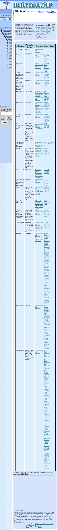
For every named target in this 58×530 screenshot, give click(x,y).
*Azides (37, 63)
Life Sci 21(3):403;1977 (47, 339)
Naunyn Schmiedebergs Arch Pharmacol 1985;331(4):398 (47, 105)
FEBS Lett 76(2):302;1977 (47, 382)
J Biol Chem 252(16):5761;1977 (46, 402)
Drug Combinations (38, 150)
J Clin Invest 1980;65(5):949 (46, 426)
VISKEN (53, 27)
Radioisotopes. (39, 128)
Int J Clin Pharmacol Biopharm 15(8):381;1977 (47, 261)
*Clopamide (38, 201)
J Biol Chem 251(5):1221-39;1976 (46, 395)
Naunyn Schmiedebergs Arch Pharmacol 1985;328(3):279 (47, 118)
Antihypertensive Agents (39, 207)
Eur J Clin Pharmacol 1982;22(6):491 (47, 189)
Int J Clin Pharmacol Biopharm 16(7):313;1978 (47, 276)
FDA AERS (47, 512)
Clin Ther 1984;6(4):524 (47, 143)
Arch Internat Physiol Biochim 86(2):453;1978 (47, 309)
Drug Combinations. (39, 145)
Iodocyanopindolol (41, 37)
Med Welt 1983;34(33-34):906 (46, 171)
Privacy (40, 527)
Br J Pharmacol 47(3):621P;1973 (47, 242)
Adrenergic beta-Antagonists (41, 27)
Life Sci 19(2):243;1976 (47, 335)
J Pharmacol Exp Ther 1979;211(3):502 (47, 447)
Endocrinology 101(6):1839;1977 (46, 376)
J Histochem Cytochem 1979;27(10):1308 (47, 440)
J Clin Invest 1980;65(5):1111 (46, 420)
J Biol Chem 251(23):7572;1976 (46, 388)
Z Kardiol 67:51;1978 (46, 302)
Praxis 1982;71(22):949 (46, 202)
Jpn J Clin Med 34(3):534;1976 (47, 330)
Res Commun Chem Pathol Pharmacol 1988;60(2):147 (47, 96)
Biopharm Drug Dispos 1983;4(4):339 (47, 151)
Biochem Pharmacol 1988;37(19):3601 (47, 83)
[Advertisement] (34, 493)
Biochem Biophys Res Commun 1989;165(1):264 (46, 67)
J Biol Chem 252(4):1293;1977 (46, 408)
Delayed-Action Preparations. (39, 176)
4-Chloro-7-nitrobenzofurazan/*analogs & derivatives (39, 94)
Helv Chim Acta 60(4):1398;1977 (47, 316)
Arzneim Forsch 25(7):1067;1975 (46, 236)
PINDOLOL (53, 30)
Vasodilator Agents (41, 34)
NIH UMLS (35, 512)
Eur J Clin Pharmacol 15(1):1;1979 (47, 248)
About (27, 527)
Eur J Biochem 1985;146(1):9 (46, 126)
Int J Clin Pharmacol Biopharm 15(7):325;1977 (47, 254)
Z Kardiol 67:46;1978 (46, 297)
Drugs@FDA (42, 512)
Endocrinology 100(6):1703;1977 (46, 371)
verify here (39, 525)
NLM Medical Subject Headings (25, 512)
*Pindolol (37, 145)
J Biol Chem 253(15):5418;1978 (46, 414)
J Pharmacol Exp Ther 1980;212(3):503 (47, 454)
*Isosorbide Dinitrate (38, 170)
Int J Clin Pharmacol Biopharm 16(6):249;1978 (47, 269)
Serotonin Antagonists (41, 32)
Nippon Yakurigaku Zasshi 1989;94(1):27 (46, 75)
